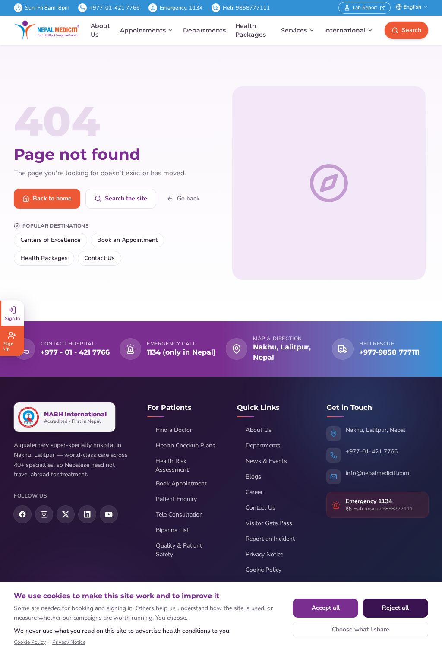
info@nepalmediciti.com (377, 473)
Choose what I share (360, 629)
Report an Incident (270, 539)
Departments (204, 30)
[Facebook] (22, 514)
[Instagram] (44, 514)
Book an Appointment (127, 240)
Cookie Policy (263, 570)
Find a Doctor (174, 430)
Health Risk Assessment (172, 465)
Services (294, 30)
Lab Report (365, 7)
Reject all (395, 608)
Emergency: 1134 (181, 7)
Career (254, 492)
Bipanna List (172, 530)
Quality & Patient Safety (179, 550)
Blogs (253, 476)
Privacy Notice (264, 554)
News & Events (266, 461)
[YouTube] (108, 514)
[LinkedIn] (87, 514)
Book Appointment (181, 483)
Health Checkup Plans (185, 445)
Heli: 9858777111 (246, 7)
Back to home (52, 198)
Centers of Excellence (50, 240)
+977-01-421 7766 (114, 7)
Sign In (12, 318)
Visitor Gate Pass (269, 523)
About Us (100, 30)
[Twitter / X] (65, 514)
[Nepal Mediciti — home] (46, 30)
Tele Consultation (179, 514)
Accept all (326, 608)
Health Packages (250, 30)
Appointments (143, 30)
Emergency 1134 (369, 501)
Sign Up (8, 346)
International (345, 30)
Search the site (126, 198)
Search (411, 30)
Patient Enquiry (176, 499)
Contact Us (99, 258)
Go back (188, 198)
